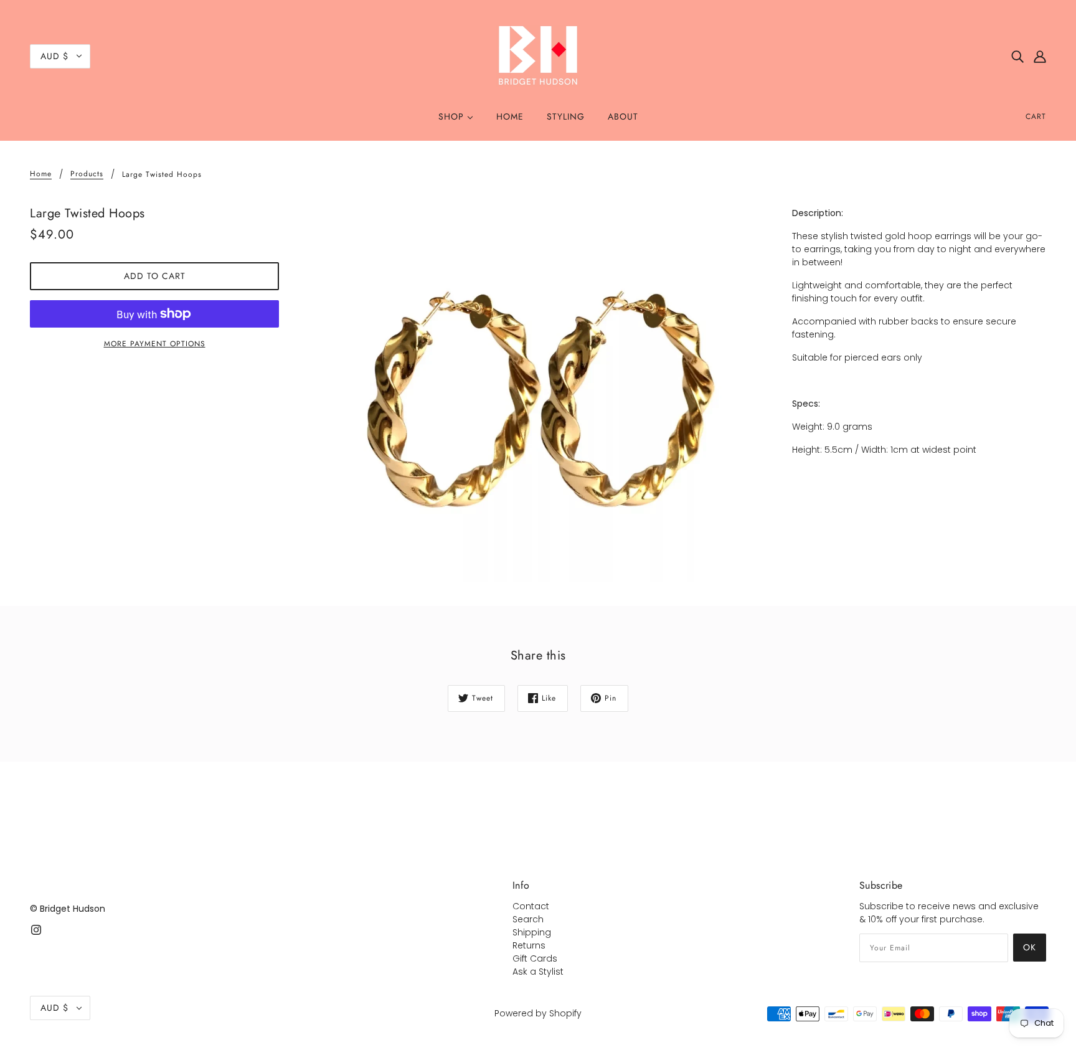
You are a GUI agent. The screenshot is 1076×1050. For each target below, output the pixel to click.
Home (41, 174)
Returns (528, 945)
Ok (1029, 947)
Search (528, 919)
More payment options (154, 343)
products (86, 174)
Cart (1036, 116)
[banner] (538, 55)
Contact (530, 906)
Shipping (531, 932)
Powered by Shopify (538, 1013)
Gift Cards (534, 958)
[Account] (1040, 55)
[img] (1017, 55)
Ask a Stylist (538, 971)
